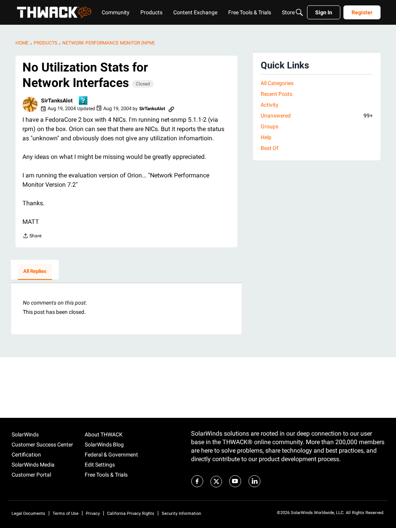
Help (266, 137)
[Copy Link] (171, 108)
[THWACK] (54, 12)
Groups (269, 126)
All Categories (277, 83)
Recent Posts (276, 94)
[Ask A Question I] (83, 101)
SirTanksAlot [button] (57, 100)
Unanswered (317, 115)
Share (31, 236)
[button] (30, 104)
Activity (269, 105)
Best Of (269, 148)
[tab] (35, 272)
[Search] (299, 12)
